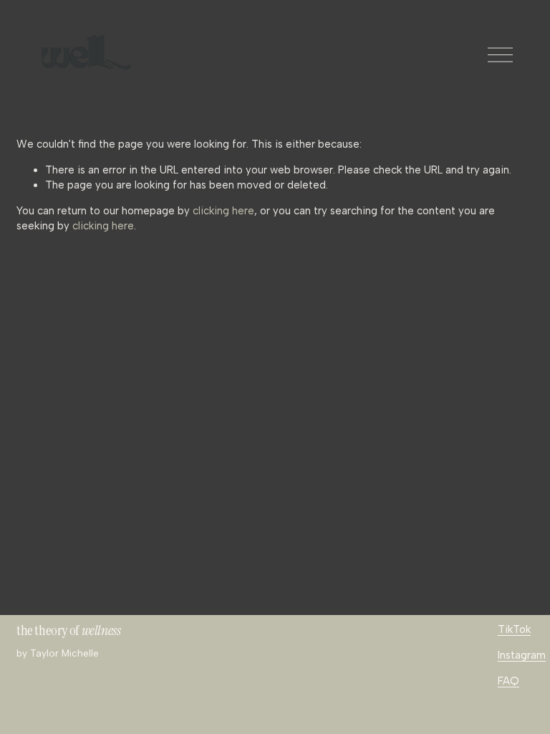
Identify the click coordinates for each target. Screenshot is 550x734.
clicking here (223, 210)
